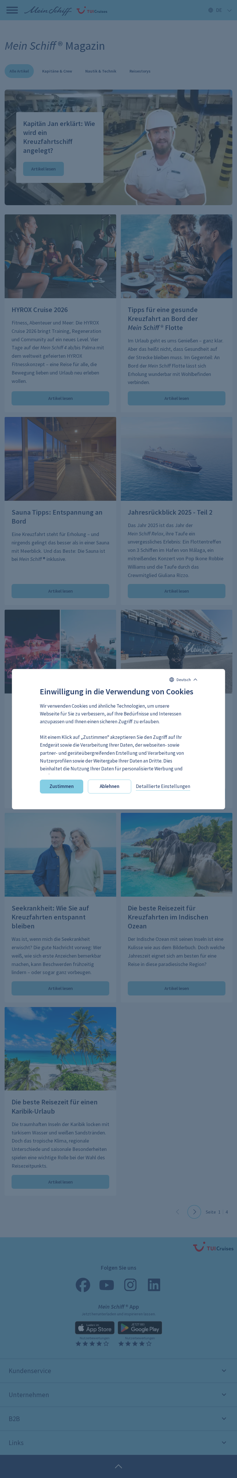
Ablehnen (109, 786)
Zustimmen (61, 786)
